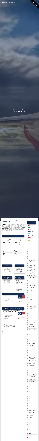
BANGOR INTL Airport (31, 263)
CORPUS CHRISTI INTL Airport (32, 285)
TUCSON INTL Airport (31, 417)
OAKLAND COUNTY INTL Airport (32, 381)
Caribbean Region (32, 233)
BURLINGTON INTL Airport (32, 275)
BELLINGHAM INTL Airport (32, 265)
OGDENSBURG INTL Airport (32, 363)
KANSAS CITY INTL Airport (32, 343)
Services (15, 2)
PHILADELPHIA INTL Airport (32, 374)
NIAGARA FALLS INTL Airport (32, 329)
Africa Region (32, 227)
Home (9, 2)
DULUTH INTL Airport (31, 299)
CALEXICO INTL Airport (31, 292)
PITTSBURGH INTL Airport (32, 379)
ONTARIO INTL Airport (31, 367)
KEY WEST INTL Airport (31, 308)
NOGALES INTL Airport (31, 365)
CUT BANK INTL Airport (31, 287)
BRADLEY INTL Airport (31, 258)
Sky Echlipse (4, 224)
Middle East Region (32, 235)
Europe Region (32, 229)
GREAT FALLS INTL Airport (32, 322)
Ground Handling (23, 2)
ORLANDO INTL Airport (31, 345)
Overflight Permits (18, 2)
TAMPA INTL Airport (31, 415)
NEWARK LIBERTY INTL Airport (32, 306)
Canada (30, 435)
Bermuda (30, 433)
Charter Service (28, 2)
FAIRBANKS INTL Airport (31, 419)
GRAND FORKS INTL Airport (32, 320)
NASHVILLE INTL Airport (31, 267)
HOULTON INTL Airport (31, 324)
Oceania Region (32, 231)
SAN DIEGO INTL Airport (31, 393)
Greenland (30, 437)
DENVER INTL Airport (31, 294)
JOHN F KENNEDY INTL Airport (32, 336)
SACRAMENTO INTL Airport (32, 410)
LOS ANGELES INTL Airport (32, 341)
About (12, 2)
